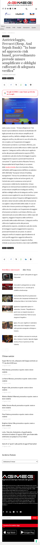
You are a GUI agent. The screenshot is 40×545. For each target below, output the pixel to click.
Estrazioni (26, 29)
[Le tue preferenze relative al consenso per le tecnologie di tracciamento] (36, 541)
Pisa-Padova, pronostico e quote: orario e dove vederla (17, 417)
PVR (14, 29)
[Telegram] (10, 9)
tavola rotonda (10, 169)
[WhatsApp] (21, 86)
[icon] (11, 536)
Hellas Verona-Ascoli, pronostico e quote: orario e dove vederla (18, 408)
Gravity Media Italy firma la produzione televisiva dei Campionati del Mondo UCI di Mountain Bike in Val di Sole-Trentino (26, 300)
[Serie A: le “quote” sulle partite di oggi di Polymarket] (7, 279)
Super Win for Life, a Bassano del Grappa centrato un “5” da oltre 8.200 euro (20, 364)
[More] (30, 86)
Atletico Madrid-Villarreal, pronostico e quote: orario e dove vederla (20, 399)
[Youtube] (15, 9)
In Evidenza (11, 34)
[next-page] (7, 351)
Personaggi (10, 80)
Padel (19, 29)
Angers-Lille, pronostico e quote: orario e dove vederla (17, 391)
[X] (13, 9)
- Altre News (26, 272)
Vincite (8, 29)
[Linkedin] (8, 9)
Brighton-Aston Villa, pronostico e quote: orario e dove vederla (18, 426)
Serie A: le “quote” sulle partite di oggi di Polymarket (19, 446)
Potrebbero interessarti (11, 272)
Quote (34, 29)
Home (4, 34)
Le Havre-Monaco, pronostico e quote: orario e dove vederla (19, 382)
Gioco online (2, 29)
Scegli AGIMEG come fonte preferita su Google (21, 95)
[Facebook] (3, 9)
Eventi (4, 80)
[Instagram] (5, 9)
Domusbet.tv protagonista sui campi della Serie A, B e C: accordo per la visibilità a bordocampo (24, 289)
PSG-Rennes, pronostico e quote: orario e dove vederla (17, 373)
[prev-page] (3, 351)
